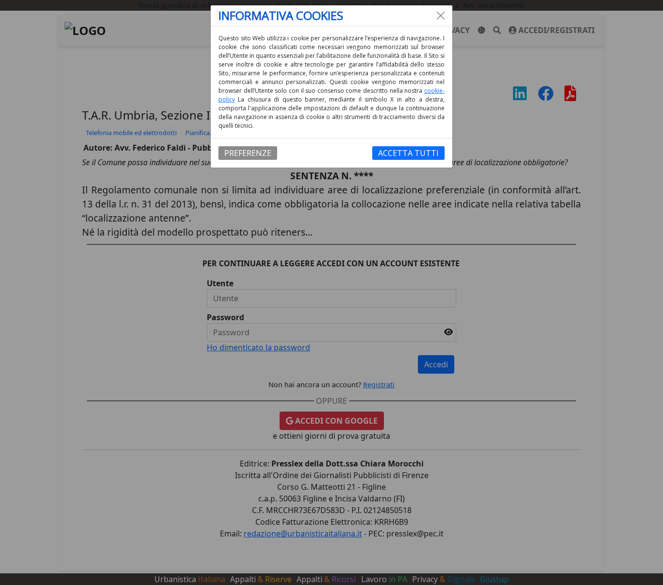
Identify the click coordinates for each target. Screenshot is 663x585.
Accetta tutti (408, 153)
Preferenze (247, 153)
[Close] (440, 15)
